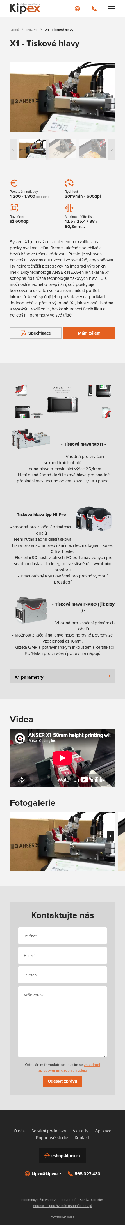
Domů (14, 29)
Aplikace (103, 1131)
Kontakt (82, 1137)
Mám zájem (89, 333)
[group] (62, 97)
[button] (111, 149)
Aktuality (80, 1131)
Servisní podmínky (48, 1131)
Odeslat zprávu (62, 1081)
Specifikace (39, 333)
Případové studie (52, 1137)
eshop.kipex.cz (66, 1155)
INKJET (32, 29)
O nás (19, 1131)
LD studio (68, 1217)
